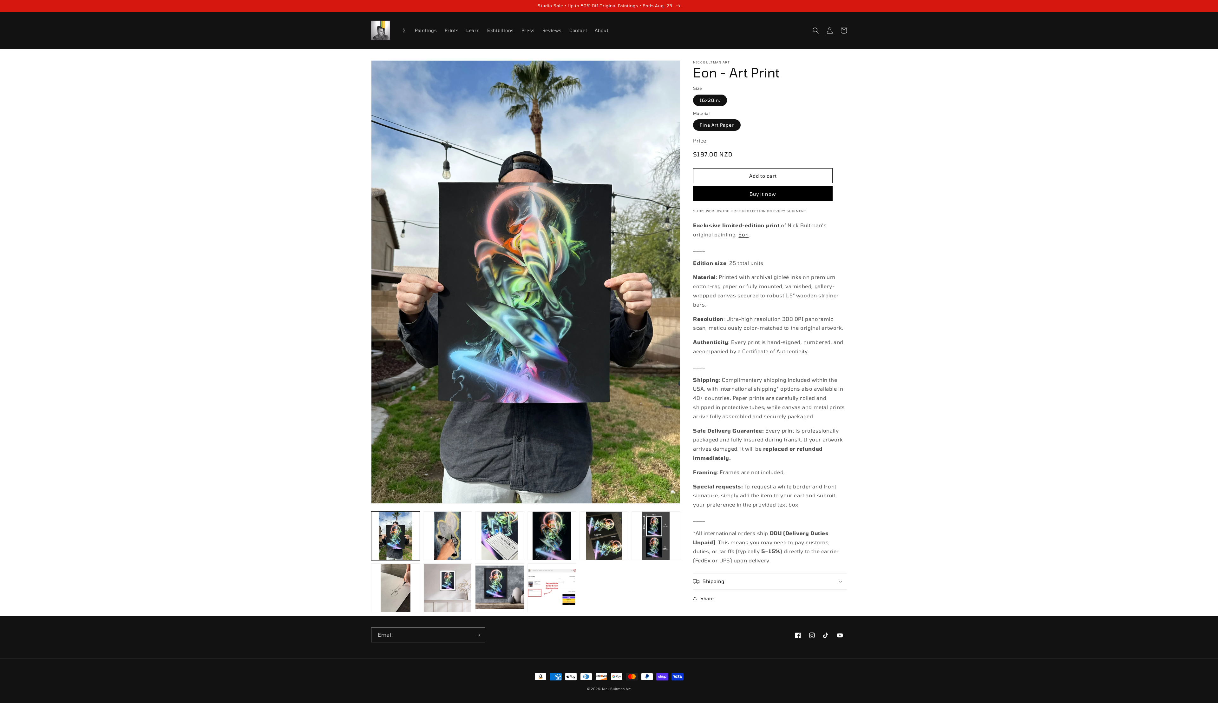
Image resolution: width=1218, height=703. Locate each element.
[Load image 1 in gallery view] (395, 535)
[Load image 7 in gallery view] (395, 587)
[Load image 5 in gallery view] (604, 535)
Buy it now (763, 194)
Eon (743, 234)
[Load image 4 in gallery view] (551, 535)
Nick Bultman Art (616, 689)
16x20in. (710, 100)
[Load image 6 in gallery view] (656, 535)
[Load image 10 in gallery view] (551, 587)
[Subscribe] (478, 634)
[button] (816, 30)
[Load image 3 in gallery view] (499, 535)
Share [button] (707, 598)
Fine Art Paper (717, 125)
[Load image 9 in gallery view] (499, 587)
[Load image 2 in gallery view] (447, 535)
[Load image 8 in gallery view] (447, 587)
